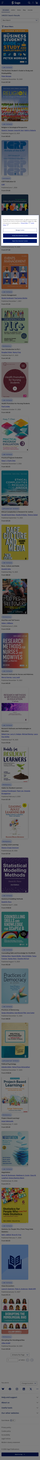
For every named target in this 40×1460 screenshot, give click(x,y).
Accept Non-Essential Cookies (20, 235)
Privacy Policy (24, 223)
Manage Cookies (20, 230)
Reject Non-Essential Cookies (20, 241)
